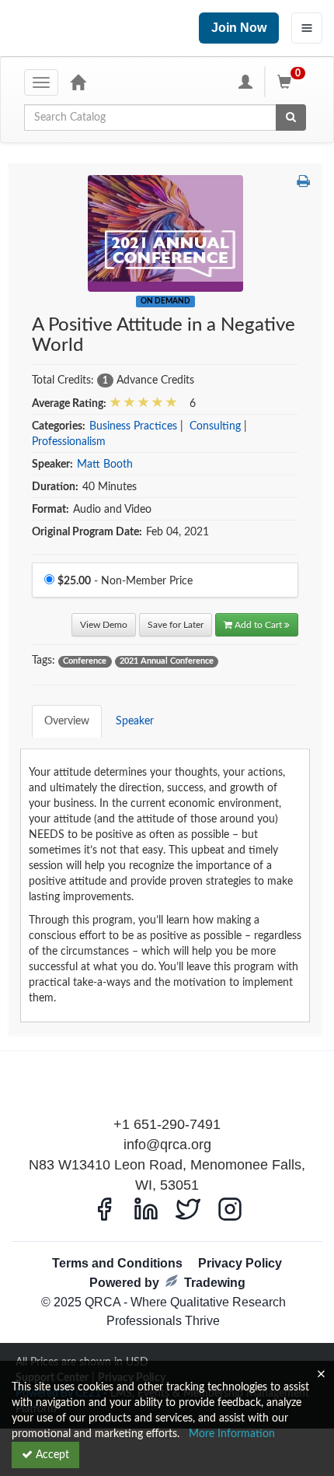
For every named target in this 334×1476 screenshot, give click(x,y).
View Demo (103, 624)
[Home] (77, 81)
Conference (84, 661)
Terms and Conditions (117, 1263)
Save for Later (176, 624)
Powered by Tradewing (167, 1282)
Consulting (215, 426)
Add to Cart (259, 624)
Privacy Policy (240, 1263)
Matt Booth (105, 464)
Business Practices (133, 426)
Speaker (135, 721)
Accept (51, 1455)
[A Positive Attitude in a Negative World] (165, 233)
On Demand (165, 301)
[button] (303, 183)
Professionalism (69, 441)
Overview (66, 721)
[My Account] (245, 81)
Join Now (238, 27)
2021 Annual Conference (167, 661)
